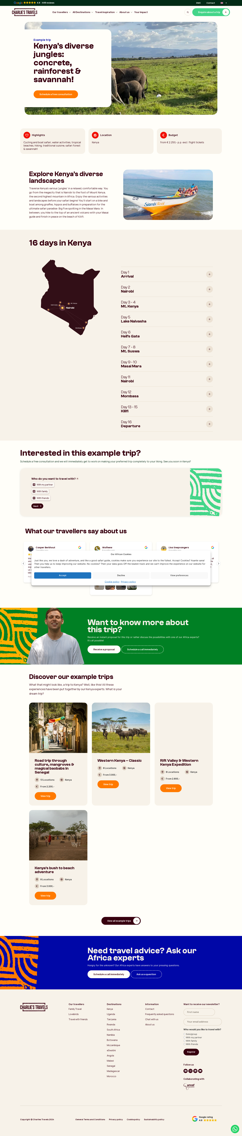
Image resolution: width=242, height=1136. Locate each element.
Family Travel (75, 1009)
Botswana (112, 1040)
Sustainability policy (154, 1119)
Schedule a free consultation (55, 94)
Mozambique (113, 1045)
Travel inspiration (105, 12)
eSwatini (111, 1050)
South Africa (113, 1029)
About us (124, 12)
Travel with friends (78, 1019)
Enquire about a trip (209, 12)
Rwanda (111, 1024)
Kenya (110, 1009)
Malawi (110, 1060)
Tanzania (111, 1019)
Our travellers (60, 12)
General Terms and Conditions (90, 1119)
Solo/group (191, 1034)
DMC (198, 3)
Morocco (111, 1076)
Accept (62, 575)
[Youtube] (200, 1071)
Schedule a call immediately (142, 649)
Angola (110, 1055)
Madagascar (113, 1071)
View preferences (179, 575)
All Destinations (81, 12)
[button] (218, 563)
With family (191, 1041)
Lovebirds (74, 1014)
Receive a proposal (104, 649)
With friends (192, 1044)
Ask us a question (146, 974)
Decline (121, 575)
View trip (45, 796)
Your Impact (141, 12)
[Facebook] (185, 1071)
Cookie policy (112, 581)
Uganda (111, 1014)
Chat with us (151, 1019)
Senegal (111, 1065)
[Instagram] (190, 1071)
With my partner (194, 1037)
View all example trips (119, 920)
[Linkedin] (195, 1071)
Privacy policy (128, 581)
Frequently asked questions (159, 1014)
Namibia (111, 1034)
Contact (210, 3)
